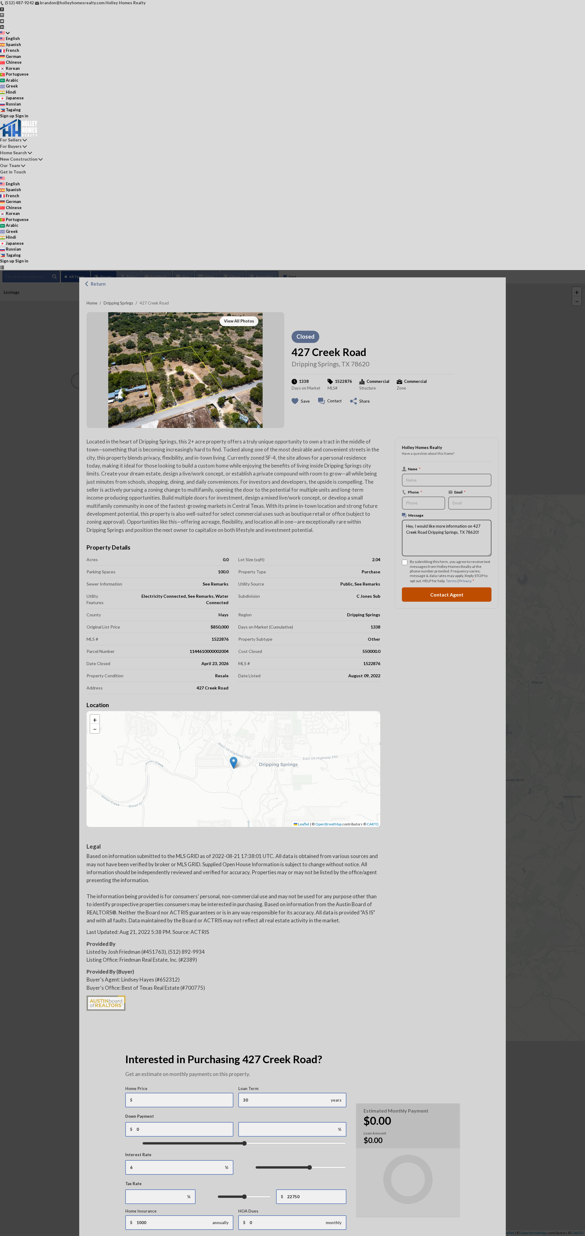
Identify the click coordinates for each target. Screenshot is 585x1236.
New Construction (18, 159)
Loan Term (248, 1088)
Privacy (465, 581)
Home (92, 303)
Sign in (21, 115)
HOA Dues (248, 1211)
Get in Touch (13, 171)
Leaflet (303, 824)
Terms (451, 581)
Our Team (10, 165)
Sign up (7, 115)
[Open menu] (2, 267)
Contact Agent (446, 594)
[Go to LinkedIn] (2, 26)
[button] (233, 763)
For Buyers (11, 146)
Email (457, 492)
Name (414, 469)
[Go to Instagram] (2, 14)
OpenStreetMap (328, 824)
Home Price (136, 1088)
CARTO (373, 824)
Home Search (13, 152)
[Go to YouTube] (2, 20)
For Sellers (11, 139)
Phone (415, 492)
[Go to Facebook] (2, 8)
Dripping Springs (118, 303)
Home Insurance (141, 1211)
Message (416, 515)
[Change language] (5, 33)
